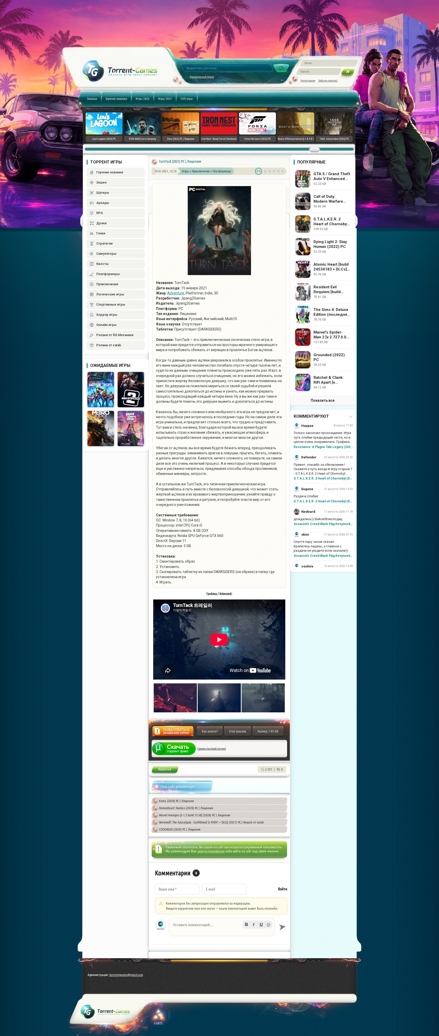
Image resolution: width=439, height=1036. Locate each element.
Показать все (323, 400)
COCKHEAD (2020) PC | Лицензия (179, 829)
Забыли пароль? (328, 80)
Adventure (175, 293)
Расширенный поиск (202, 76)
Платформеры (222, 171)
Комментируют (311, 416)
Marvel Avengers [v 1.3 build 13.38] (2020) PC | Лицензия (194, 815)
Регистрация (308, 80)
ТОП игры (186, 98)
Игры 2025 (165, 98)
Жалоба (173, 732)
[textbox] (221, 927)
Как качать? (209, 731)
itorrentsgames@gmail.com (126, 975)
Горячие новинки (116, 98)
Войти (282, 889)
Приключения (201, 171)
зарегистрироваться (211, 851)
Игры (185, 171)
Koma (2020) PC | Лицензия (176, 801)
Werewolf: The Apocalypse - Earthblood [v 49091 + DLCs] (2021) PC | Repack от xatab (211, 822)
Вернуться (165, 770)
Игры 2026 (142, 98)
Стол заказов (237, 731)
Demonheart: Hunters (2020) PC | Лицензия (186, 808)
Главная (92, 98)
